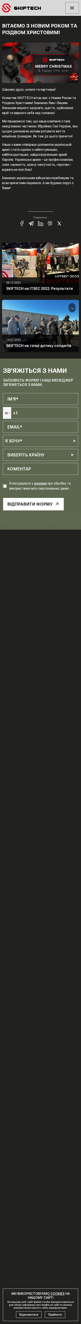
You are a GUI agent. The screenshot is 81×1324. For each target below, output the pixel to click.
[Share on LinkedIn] (40, 223)
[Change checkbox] (5, 486)
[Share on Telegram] (31, 223)
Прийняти (55, 1314)
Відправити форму (30, 504)
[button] (7, 413)
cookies (57, 1294)
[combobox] (7, 454)
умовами (40, 483)
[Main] (21, 8)
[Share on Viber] (50, 223)
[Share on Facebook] (22, 223)
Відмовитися (28, 1314)
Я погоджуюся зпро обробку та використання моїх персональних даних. (40, 485)
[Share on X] (59, 223)
